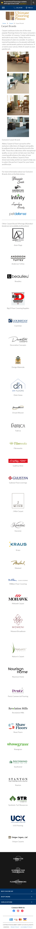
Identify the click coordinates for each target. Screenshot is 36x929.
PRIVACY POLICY (15, 927)
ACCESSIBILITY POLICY (26, 927)
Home (4, 23)
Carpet (11, 23)
